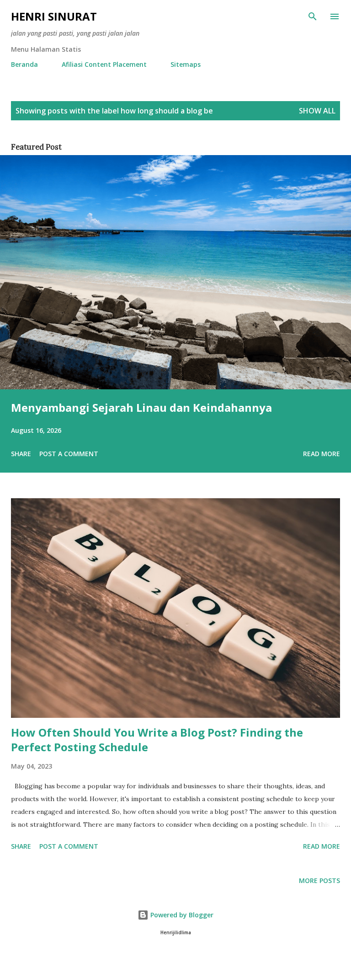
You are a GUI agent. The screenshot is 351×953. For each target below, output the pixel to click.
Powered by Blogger (181, 914)
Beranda (24, 64)
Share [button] (21, 453)
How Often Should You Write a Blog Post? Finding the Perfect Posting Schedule (157, 739)
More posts (319, 880)
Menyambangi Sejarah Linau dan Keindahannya (141, 407)
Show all (317, 111)
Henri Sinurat (54, 16)
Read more (321, 453)
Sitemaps (185, 64)
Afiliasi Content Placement (104, 64)
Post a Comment (68, 453)
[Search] (312, 16)
